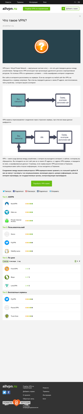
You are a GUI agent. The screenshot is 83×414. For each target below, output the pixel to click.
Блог (45, 2)
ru (75, 2)
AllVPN (11, 197)
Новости (8, 2)
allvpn (10, 8)
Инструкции (33, 2)
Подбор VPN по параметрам (28, 387)
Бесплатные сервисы (17, 292)
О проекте (26, 395)
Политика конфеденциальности (30, 406)
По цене (11, 258)
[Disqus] (41, 347)
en (79, 2)
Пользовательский (16, 227)
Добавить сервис (72, 8)
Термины (20, 2)
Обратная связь (28, 399)
